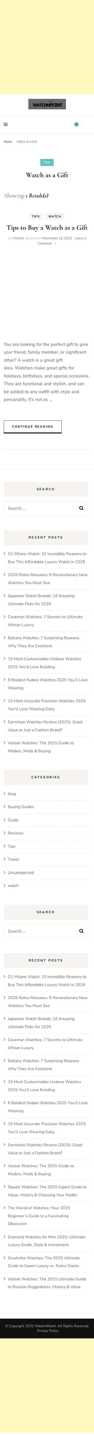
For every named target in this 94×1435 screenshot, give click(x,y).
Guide (13, 820)
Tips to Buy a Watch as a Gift (47, 227)
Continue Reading (32, 426)
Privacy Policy (47, 1330)
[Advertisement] (47, 47)
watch (54, 216)
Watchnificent (45, 1326)
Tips (36, 216)
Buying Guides (21, 807)
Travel (13, 859)
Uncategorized (21, 872)
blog (12, 794)
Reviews (15, 833)
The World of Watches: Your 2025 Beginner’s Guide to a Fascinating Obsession (39, 1216)
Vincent (18, 238)
